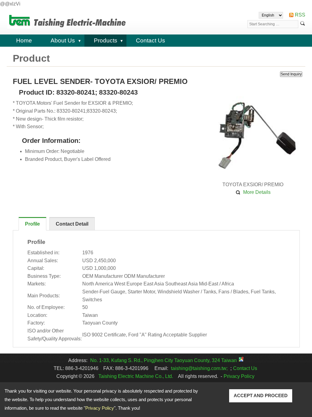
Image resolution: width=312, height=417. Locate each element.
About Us (63, 40)
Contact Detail (72, 224)
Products (105, 40)
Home (24, 40)
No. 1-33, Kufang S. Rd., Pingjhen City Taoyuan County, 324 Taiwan (163, 360)
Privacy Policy (99, 408)
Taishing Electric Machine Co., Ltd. (135, 376)
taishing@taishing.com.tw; (199, 368)
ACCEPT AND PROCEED (261, 395)
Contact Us (150, 40)
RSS (300, 14)
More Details (257, 192)
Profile (32, 224)
